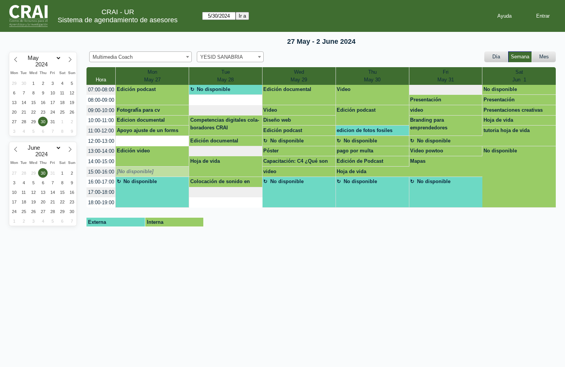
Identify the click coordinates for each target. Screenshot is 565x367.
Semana (520, 57)
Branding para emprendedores (428, 124)
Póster (271, 151)
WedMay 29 (299, 76)
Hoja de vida (498, 120)
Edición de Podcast (360, 161)
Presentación (425, 99)
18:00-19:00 (101, 202)
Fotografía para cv (138, 110)
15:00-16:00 (101, 172)
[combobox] (140, 56)
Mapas (417, 161)
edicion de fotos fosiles (364, 130)
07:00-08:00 (101, 90)
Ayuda (504, 16)
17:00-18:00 (101, 192)
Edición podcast (136, 89)
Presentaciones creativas (513, 110)
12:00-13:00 (101, 141)
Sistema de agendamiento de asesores (118, 20)
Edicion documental (141, 120)
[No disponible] (135, 171)
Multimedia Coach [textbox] (113, 57)
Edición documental (287, 89)
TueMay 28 (225, 76)
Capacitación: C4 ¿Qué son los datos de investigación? (296, 162)
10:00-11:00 (101, 120)
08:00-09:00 (101, 100)
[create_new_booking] (445, 90)
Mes (544, 57)
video (416, 110)
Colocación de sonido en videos (220, 183)
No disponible (213, 89)
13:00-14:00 (101, 151)
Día (496, 57)
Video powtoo (426, 151)
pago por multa (355, 151)
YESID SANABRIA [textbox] (221, 57)
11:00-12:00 (101, 131)
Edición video (133, 151)
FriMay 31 (445, 76)
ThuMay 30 (372, 76)
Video (344, 89)
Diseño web (277, 120)
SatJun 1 (519, 76)
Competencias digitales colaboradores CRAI (224, 124)
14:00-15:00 (101, 161)
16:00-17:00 (101, 182)
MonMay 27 (152, 76)
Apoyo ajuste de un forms (147, 130)
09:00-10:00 (101, 110)
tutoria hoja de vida (507, 130)
